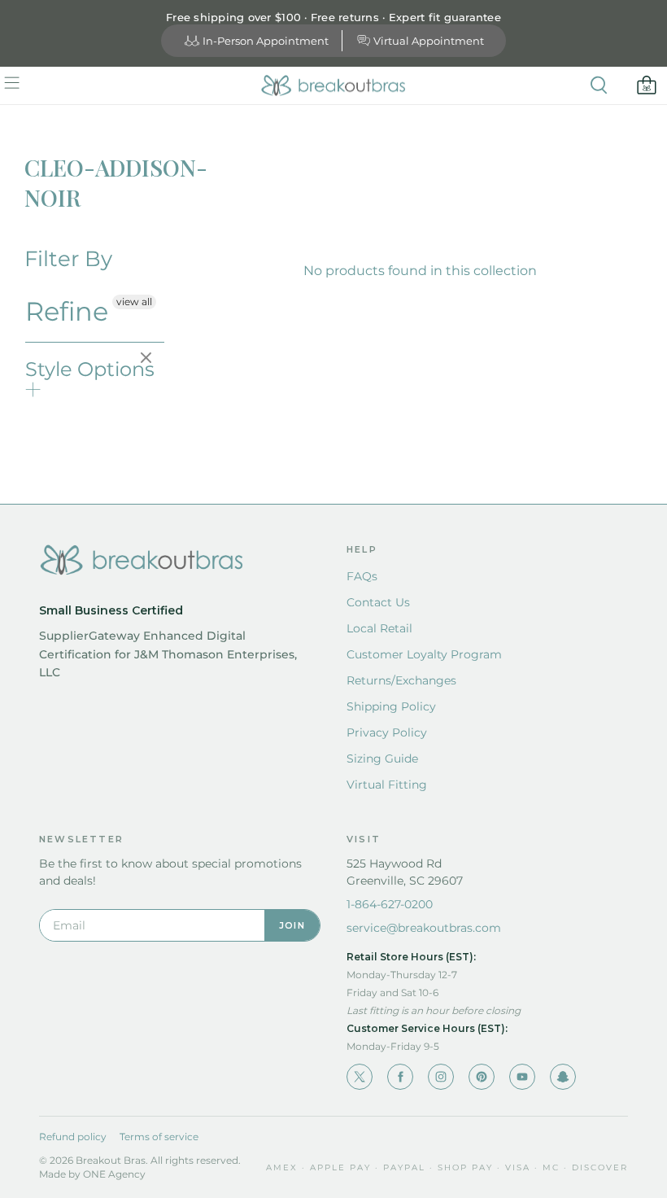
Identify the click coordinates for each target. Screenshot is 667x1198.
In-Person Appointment (266, 40)
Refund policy (73, 1136)
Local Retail (379, 628)
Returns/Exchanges (401, 680)
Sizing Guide (382, 758)
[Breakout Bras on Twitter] (360, 1077)
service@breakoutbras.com (424, 927)
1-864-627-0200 (390, 904)
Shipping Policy (391, 706)
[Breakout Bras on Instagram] (441, 1077)
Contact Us (378, 602)
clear (148, 359)
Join (292, 925)
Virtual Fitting (387, 784)
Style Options (90, 369)
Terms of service (159, 1136)
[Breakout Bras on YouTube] (522, 1077)
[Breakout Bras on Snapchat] (563, 1077)
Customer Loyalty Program (424, 654)
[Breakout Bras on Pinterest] (482, 1077)
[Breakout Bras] (333, 85)
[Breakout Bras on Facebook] (400, 1077)
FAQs (362, 576)
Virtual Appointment (428, 40)
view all (134, 301)
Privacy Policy (387, 732)
